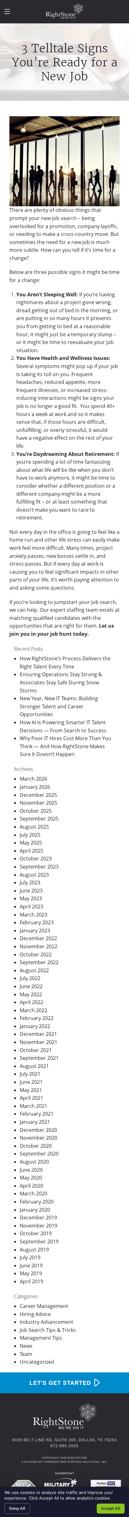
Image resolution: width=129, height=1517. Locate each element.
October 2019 (36, 1233)
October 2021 (36, 1050)
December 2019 (38, 1217)
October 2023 (36, 858)
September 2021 (39, 1058)
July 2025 (30, 834)
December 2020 (38, 1130)
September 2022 (39, 962)
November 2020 (38, 1137)
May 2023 (31, 898)
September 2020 (39, 1153)
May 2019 (31, 1273)
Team (26, 1354)
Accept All (110, 1508)
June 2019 (31, 1265)
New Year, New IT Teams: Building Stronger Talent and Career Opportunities (59, 706)
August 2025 (34, 826)
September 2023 (39, 866)
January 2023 (35, 930)
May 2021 (31, 1090)
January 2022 (35, 1026)
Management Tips (41, 1337)
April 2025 (31, 850)
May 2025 (31, 842)
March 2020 (33, 1193)
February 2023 (37, 922)
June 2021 (31, 1082)
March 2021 (33, 1106)
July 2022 (30, 978)
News (26, 1345)
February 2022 (37, 1018)
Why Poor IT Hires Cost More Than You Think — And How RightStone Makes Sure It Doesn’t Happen (65, 746)
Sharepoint (64, 1473)
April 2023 (31, 906)
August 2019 (34, 1249)
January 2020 (35, 1209)
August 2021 (34, 1066)
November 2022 (38, 946)
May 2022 (31, 994)
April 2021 (31, 1097)
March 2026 (33, 778)
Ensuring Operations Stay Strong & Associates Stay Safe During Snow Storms (61, 682)
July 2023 (30, 882)
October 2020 (36, 1145)
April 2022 (31, 1002)
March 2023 (33, 914)
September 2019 (39, 1241)
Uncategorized (37, 1361)
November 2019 (38, 1225)
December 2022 (38, 938)
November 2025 (38, 802)
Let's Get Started (60, 1383)
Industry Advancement (46, 1321)
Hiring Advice (35, 1314)
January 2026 (35, 786)
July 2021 (30, 1073)
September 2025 (39, 818)
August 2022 (34, 970)
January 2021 (35, 1121)
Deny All (17, 1508)
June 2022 (31, 986)
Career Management (44, 1306)
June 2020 (31, 1169)
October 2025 (36, 810)
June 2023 (31, 890)
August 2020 (34, 1161)
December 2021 (38, 1034)
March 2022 (33, 1010)
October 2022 (36, 954)
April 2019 (31, 1281)
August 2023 (34, 874)
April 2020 (31, 1185)
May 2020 (31, 1177)
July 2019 (30, 1257)
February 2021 (37, 1113)
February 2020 (37, 1201)
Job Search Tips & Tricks (48, 1330)
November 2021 (38, 1042)
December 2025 (38, 795)
